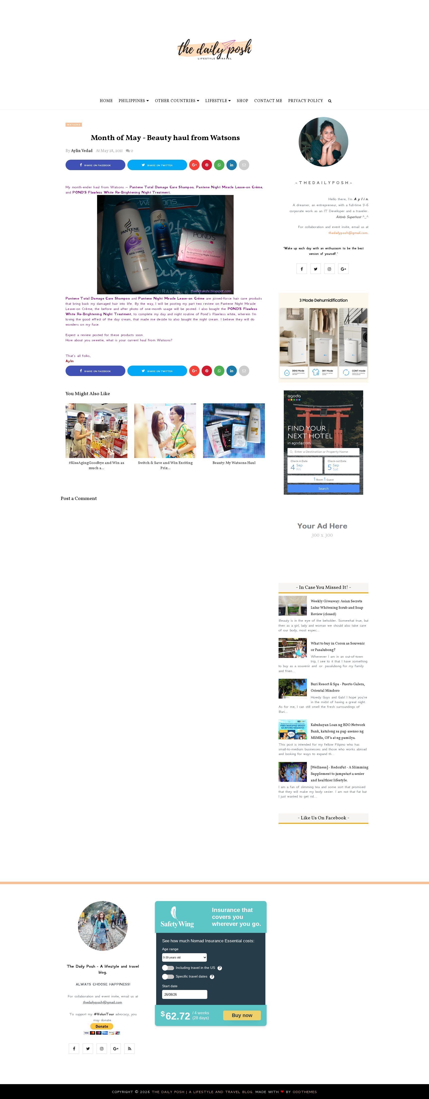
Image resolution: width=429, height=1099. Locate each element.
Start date (170, 986)
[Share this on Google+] (194, 165)
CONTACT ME (268, 101)
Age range (170, 949)
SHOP (242, 101)
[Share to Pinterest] (244, 165)
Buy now (242, 1015)
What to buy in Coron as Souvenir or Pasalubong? (338, 646)
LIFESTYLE (216, 101)
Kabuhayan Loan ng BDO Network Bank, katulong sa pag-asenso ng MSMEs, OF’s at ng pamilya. (338, 731)
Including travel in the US (195, 968)
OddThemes (305, 1092)
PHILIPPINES (132, 101)
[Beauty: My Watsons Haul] (234, 430)
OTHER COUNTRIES (175, 101)
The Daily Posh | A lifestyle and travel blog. (203, 1092)
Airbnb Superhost (348, 217)
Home (106, 101)
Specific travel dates (191, 976)
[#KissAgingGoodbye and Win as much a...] (96, 430)
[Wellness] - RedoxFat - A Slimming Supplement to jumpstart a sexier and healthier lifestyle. (339, 774)
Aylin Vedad (82, 151)
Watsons (73, 124)
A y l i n (360, 199)
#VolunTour (104, 1014)
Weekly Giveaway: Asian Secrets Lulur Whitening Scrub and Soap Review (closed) (337, 608)
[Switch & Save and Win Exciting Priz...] (165, 430)
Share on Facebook (97, 165)
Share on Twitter (159, 165)
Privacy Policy (305, 101)
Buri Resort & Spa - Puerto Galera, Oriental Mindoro (338, 687)
